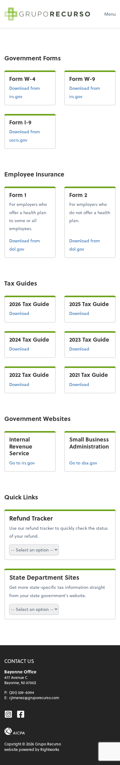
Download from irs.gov (29, 92)
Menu (110, 14)
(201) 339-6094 (21, 692)
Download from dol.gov (26, 244)
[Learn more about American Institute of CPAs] (14, 731)
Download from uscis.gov (28, 135)
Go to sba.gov (83, 463)
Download (30, 313)
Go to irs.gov (22, 463)
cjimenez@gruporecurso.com (34, 697)
